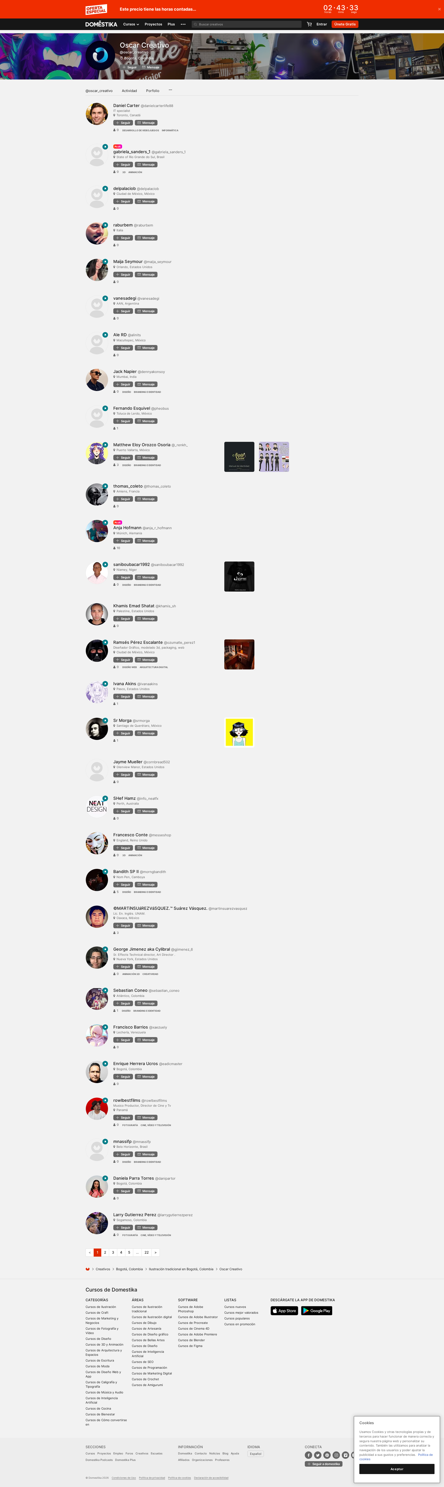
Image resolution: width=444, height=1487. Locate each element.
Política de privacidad (152, 1477)
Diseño (126, 392)
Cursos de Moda (97, 1366)
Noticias (214, 1453)
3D (124, 172)
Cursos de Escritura (100, 1360)
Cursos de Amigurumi (147, 1385)
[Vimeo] (345, 1455)
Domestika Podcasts (99, 1460)
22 (147, 1252)
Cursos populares (237, 1318)
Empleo (118, 1453)
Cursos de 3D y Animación (104, 1344)
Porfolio (152, 91)
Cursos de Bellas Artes (148, 1340)
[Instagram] (336, 1455)
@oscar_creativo (99, 91)
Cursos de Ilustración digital (152, 1317)
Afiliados (183, 1460)
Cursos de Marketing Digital (152, 1373)
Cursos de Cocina (98, 1408)
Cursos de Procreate (193, 1323)
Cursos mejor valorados (241, 1312)
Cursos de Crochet (145, 1379)
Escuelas (156, 1453)
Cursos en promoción (239, 1324)
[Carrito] (309, 24)
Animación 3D (131, 974)
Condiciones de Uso (124, 1477)
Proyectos (153, 24)
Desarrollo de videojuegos (140, 130)
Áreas (138, 1300)
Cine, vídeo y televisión (156, 1125)
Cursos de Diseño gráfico (150, 1334)
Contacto (201, 1453)
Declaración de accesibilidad (211, 1477)
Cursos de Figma (190, 1346)
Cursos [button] (129, 24)
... (170, 88)
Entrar (322, 24)
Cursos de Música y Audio (104, 1392)
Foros (129, 1453)
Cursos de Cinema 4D (193, 1328)
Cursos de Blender (191, 1340)
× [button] (439, 8)
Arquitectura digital (154, 667)
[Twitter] (317, 1455)
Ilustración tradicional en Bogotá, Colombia (181, 1269)
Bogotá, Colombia (139, 58)
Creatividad (150, 974)
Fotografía (130, 1125)
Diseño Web (129, 667)
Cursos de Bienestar (100, 1414)
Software (188, 1300)
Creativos (103, 1269)
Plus (171, 24)
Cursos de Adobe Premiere (197, 1334)
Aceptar (397, 1469)
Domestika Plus (125, 1460)
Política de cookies (179, 1477)
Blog (225, 1453)
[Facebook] (308, 1455)
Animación (135, 172)
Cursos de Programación (149, 1367)
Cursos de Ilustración (101, 1307)
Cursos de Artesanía (146, 1328)
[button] (183, 24)
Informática (170, 130)
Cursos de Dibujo (144, 1323)
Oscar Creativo (144, 45)
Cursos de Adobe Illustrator (198, 1317)
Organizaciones (202, 1460)
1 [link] (97, 1252)
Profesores (222, 1460)
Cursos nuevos (235, 1307)
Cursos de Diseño (98, 1338)
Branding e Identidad (147, 392)
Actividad (129, 91)
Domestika (185, 1453)
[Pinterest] (327, 1455)
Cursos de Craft (97, 1312)
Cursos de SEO (143, 1362)
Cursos (90, 1453)
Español (255, 1454)
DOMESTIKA (102, 24)
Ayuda (235, 1453)
